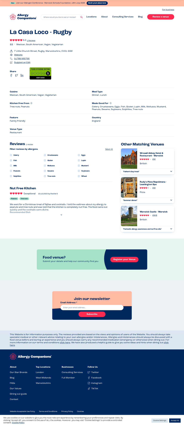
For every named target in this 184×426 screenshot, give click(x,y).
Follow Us (93, 367)
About (104, 17)
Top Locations (43, 367)
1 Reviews (31, 41)
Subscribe (92, 314)
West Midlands (43, 378)
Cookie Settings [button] (159, 420)
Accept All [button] (175, 420)
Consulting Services (122, 17)
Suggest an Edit (22, 62)
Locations (91, 17)
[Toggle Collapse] (171, 171)
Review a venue (161, 17)
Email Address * (68, 303)
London (40, 372)
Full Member (68, 378)
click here (65, 343)
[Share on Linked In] (22, 75)
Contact (14, 399)
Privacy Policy (67, 411)
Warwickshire (43, 383)
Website (18, 55)
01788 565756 (21, 59)
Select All (109, 149)
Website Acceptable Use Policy (22, 411)
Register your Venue (124, 259)
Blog (140, 17)
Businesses (68, 367)
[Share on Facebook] (11, 75)
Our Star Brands (18, 372)
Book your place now (97, 3)
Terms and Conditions (48, 411)
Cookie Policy (18, 423)
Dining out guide (18, 394)
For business (168, 10)
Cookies (80, 411)
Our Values (15, 389)
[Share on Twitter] (16, 75)
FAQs (12, 383)
